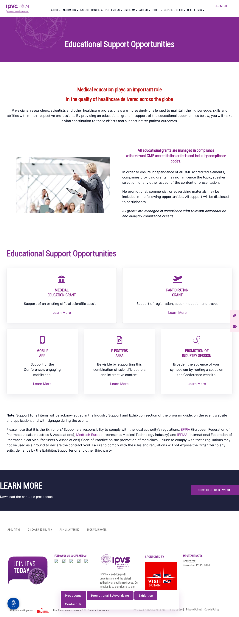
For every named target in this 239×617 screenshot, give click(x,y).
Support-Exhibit (173, 10)
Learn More (61, 313)
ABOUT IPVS (14, 529)
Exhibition (146, 595)
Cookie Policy (211, 609)
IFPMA (182, 435)
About (54, 10)
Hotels (156, 10)
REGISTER (221, 6)
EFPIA (185, 429)
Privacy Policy (193, 609)
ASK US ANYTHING (69, 529)
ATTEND (143, 10)
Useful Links (194, 10)
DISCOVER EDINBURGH (40, 529)
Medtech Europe (89, 435)
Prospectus (73, 595)
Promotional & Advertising (110, 595)
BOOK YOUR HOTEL (96, 529)
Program (129, 10)
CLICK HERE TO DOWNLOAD (215, 490)
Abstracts (69, 10)
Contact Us (73, 604)
